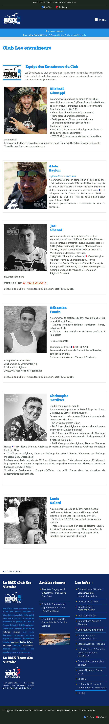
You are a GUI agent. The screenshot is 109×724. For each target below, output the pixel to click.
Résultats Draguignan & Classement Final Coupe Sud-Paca (54, 593)
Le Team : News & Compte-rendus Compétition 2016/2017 (91, 653)
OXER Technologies (86, 710)
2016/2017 (40, 282)
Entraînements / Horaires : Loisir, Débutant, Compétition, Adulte (91, 593)
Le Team (82, 678)
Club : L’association (87, 615)
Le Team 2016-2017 (88, 601)
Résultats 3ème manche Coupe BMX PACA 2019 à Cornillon (54, 622)
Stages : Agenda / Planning (91, 643)
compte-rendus (27, 645)
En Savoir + (28, 688)
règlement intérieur (13, 632)
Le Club (81, 692)
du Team (29, 642)
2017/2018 (28, 282)
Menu (102, 19)
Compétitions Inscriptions (90, 629)
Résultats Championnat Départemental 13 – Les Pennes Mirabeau (54, 607)
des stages (7, 645)
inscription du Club (18, 642)
